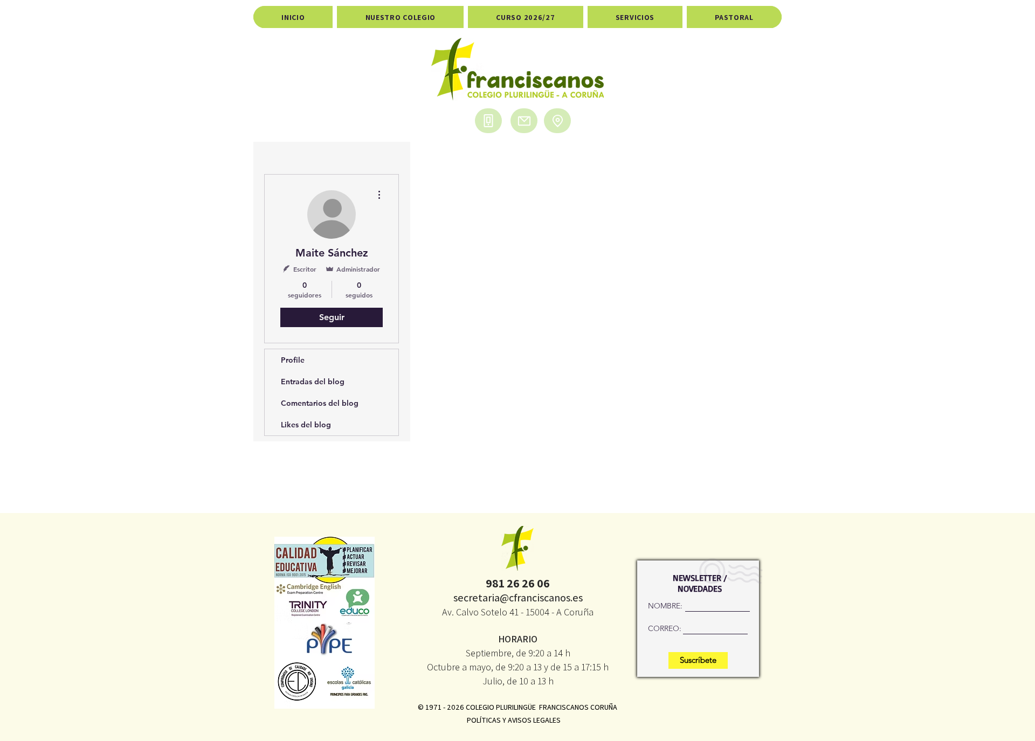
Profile (293, 360)
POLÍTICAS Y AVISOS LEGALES (514, 720)
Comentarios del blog (319, 403)
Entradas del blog (312, 381)
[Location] (557, 120)
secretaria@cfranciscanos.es (518, 598)
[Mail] (523, 120)
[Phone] (488, 120)
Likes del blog (306, 425)
